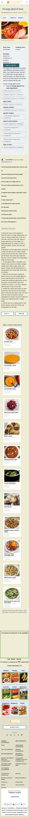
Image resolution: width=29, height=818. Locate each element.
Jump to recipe (11, 65)
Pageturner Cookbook (12, 91)
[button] (14, 727)
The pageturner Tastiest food (5, 774)
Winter (13, 659)
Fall (8, 659)
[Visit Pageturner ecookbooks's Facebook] (7, 735)
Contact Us (4, 782)
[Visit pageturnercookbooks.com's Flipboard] (22, 735)
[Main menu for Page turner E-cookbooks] (2, 2)
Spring (18, 659)
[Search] (27, 2)
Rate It (6, 313)
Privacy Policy (19, 782)
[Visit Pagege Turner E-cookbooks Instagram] (11, 735)
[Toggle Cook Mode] (3, 160)
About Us (17, 773)
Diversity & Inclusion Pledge (6, 778)
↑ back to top (14, 796)
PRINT (12, 17)
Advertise (3, 787)
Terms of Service (19, 784)
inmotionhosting (17, 790)
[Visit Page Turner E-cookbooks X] (14, 735)
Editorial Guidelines (20, 777)
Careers (3, 784)
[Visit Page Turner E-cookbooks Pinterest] (18, 735)
